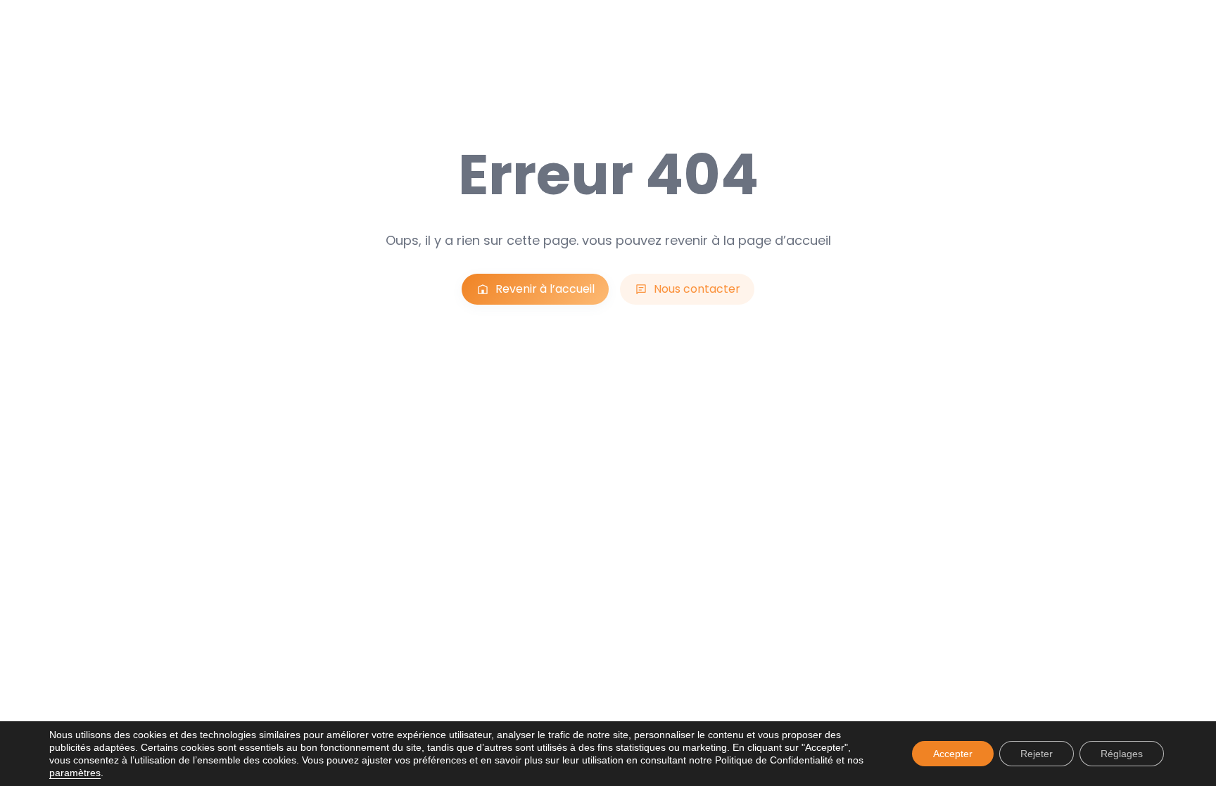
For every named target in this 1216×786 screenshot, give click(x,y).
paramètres (75, 772)
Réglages (1122, 753)
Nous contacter (697, 289)
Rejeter (1036, 753)
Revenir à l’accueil (545, 289)
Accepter (953, 753)
